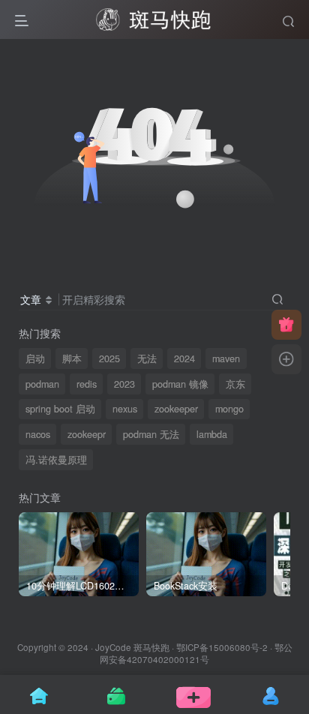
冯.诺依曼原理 (56, 459)
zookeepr (87, 434)
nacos (38, 434)
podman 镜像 (180, 384)
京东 (235, 384)
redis (86, 384)
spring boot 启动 (60, 409)
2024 (184, 358)
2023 (124, 384)
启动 (35, 358)
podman (42, 384)
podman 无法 (151, 434)
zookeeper (176, 409)
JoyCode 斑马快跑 (132, 647)
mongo (229, 409)
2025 (109, 358)
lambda (211, 434)
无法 (147, 358)
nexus (124, 409)
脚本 (72, 358)
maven (226, 358)
